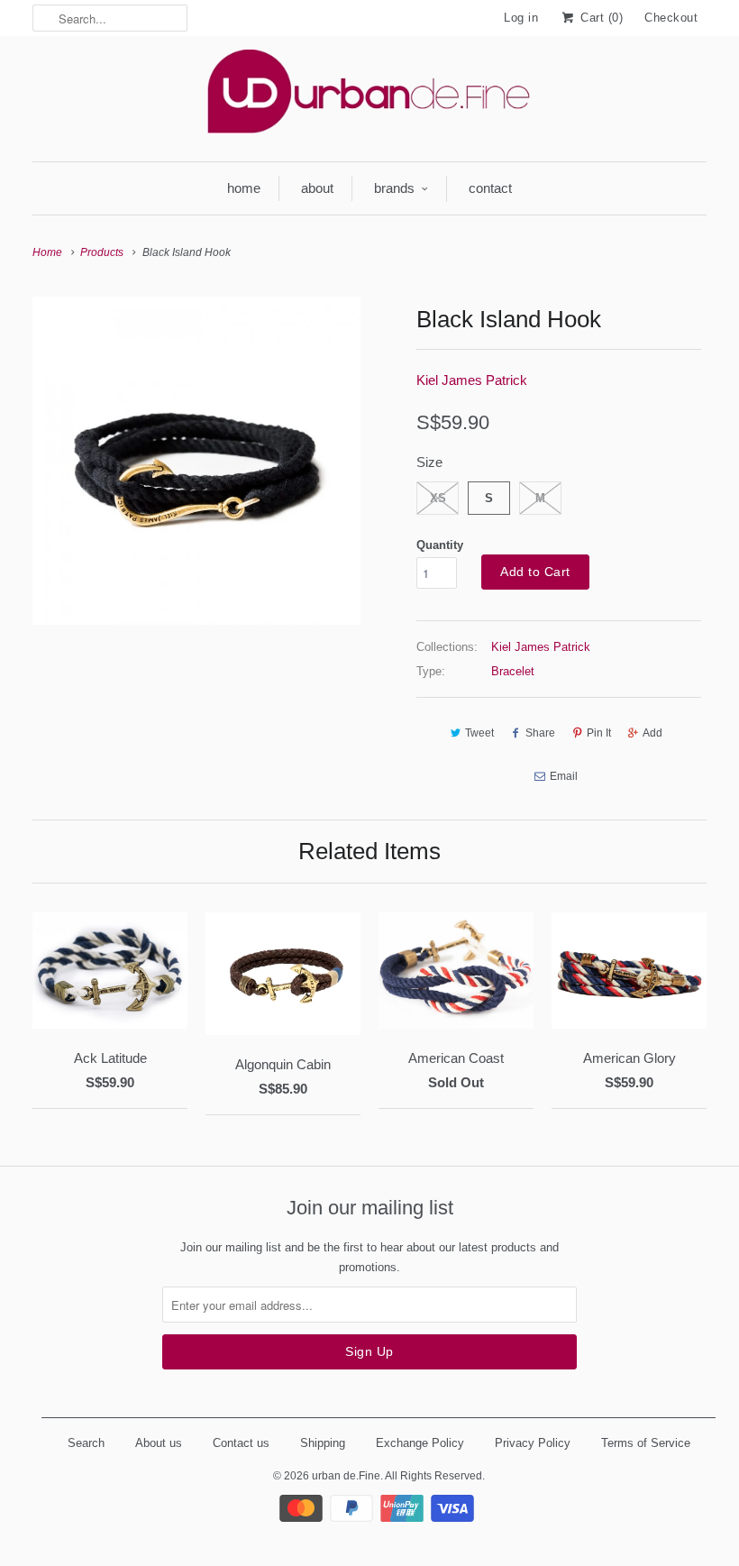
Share (540, 733)
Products (101, 252)
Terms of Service (645, 1443)
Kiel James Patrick (471, 380)
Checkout (671, 17)
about (317, 188)
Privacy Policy (532, 1443)
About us (158, 1443)
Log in (521, 17)
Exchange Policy (420, 1443)
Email (564, 776)
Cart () (600, 17)
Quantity (439, 545)
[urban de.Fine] (369, 96)
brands (394, 188)
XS (438, 498)
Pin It (599, 733)
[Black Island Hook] (196, 461)
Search (86, 1443)
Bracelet (512, 671)
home (243, 188)
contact (490, 188)
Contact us (241, 1443)
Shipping (322, 1443)
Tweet (479, 733)
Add (652, 733)
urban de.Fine (346, 1476)
